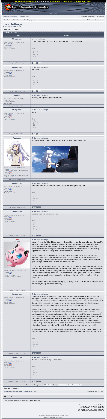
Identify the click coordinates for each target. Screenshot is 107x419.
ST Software (54, 417)
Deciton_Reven (16, 26)
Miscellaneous (17, 20)
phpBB (47, 415)
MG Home (53, 13)
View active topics (24, 16)
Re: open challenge (41, 67)
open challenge (12, 24)
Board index (8, 20)
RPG (35, 20)
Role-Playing (28, 20)
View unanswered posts (10, 16)
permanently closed (43, 1)
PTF (61, 417)
